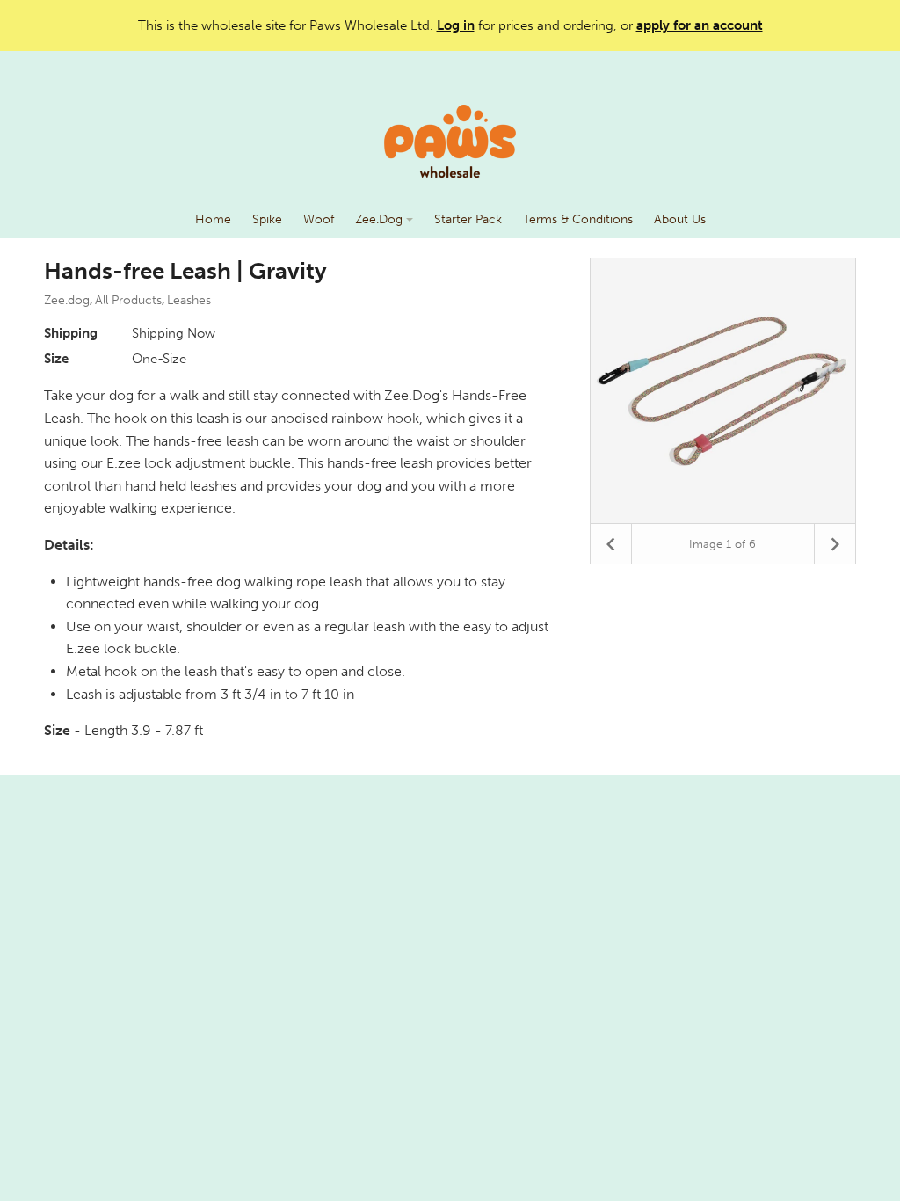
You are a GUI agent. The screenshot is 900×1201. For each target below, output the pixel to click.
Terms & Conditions (578, 219)
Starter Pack (468, 219)
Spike (267, 219)
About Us (680, 219)
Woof (318, 219)
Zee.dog (67, 300)
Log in (456, 25)
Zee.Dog (380, 219)
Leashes (189, 300)
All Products (128, 300)
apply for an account (699, 25)
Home (213, 219)
